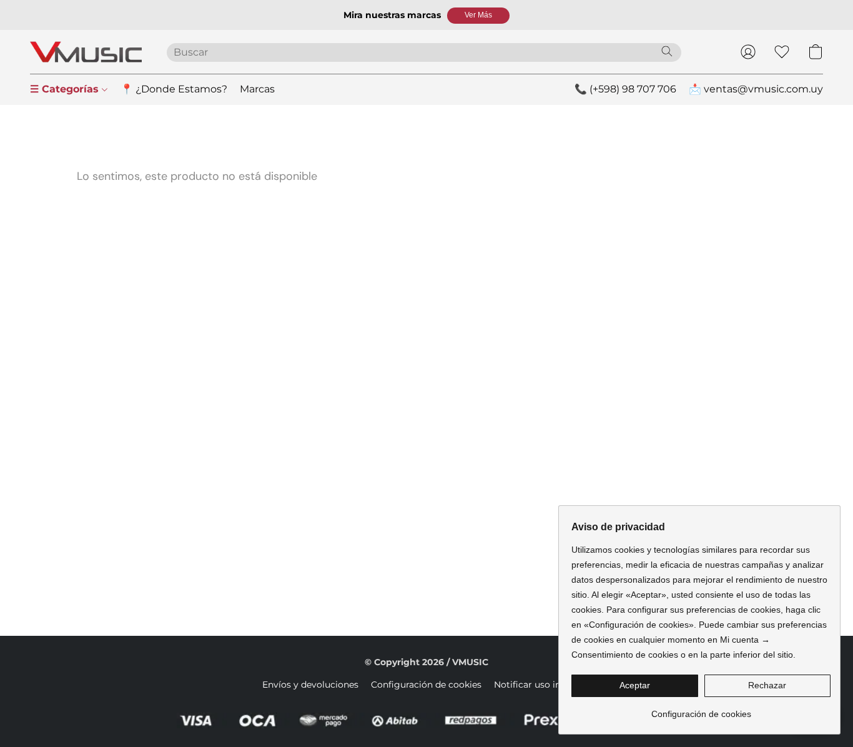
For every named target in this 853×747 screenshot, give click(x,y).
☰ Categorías (66, 89)
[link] (701, 709)
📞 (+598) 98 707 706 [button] (625, 89)
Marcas (257, 89)
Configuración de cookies (426, 684)
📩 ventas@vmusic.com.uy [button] (756, 89)
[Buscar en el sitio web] (667, 51)
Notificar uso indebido (542, 684)
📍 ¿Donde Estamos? (174, 89)
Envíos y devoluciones (310, 684)
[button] (478, 15)
